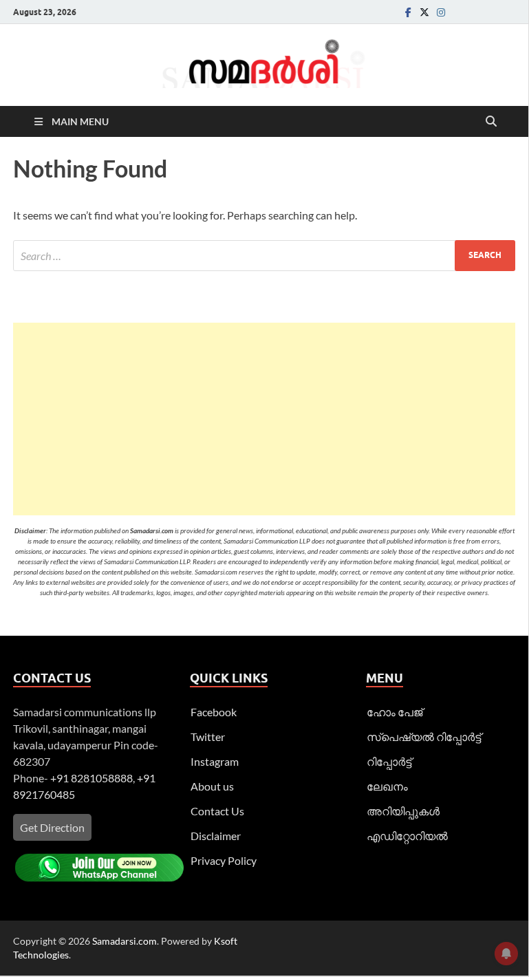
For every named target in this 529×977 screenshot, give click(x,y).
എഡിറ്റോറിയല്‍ (407, 835)
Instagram (215, 761)
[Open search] (491, 122)
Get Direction (52, 827)
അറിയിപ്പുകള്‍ (403, 810)
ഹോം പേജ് (394, 711)
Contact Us (217, 810)
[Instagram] (441, 12)
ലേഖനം (387, 786)
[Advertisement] (264, 419)
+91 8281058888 (91, 777)
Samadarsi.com (124, 941)
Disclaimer (216, 835)
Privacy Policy (224, 860)
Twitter (208, 736)
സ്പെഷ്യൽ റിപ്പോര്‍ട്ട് (424, 736)
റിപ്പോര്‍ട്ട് (389, 761)
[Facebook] (408, 12)
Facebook (214, 711)
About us (212, 786)
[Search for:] (264, 255)
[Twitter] (424, 12)
